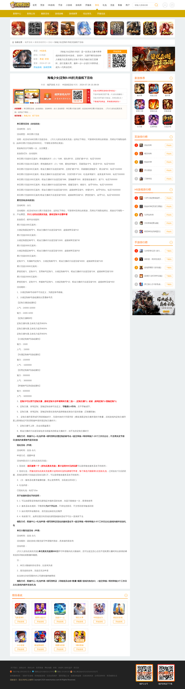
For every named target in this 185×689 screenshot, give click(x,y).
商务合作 (31, 668)
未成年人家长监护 (65, 668)
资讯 (97, 5)
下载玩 (169, 251)
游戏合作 (22, 668)
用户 (128, 5)
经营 (47, 59)
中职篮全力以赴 (99, 617)
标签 (55, 668)
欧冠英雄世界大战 (40, 645)
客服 (120, 5)
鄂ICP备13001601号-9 (22, 672)
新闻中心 (17, 13)
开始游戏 (38, 67)
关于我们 (14, 668)
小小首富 (20, 645)
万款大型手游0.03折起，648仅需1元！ (108, 98)
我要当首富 (60, 645)
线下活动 (35, 116)
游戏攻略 (59, 13)
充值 (112, 5)
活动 (50, 42)
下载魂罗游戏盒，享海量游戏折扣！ (107, 102)
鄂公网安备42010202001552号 (85, 672)
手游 (60, 5)
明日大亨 (79, 617)
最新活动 (45, 13)
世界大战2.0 (40, 617)
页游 (42, 5)
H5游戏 (51, 5)
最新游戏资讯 (40, 42)
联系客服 (39, 668)
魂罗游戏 (28, 42)
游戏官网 (47, 67)
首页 (35, 5)
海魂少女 (27, 116)
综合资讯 (87, 13)
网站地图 (48, 668)
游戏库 (79, 5)
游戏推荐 (73, 13)
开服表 (88, 5)
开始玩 (169, 145)
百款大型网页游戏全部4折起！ (105, 91)
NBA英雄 (80, 645)
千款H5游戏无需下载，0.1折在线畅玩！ (108, 94)
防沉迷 (76, 668)
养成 (42, 59)
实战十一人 (60, 617)
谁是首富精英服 (119, 617)
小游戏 (69, 5)
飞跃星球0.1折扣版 (20, 617)
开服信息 (101, 13)
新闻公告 (31, 13)
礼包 (105, 5)
